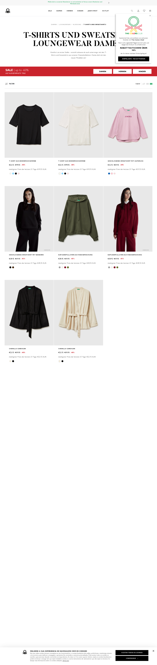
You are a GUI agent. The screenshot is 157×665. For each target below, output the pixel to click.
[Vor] (109, 3)
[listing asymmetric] (144, 84)
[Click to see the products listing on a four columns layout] (147, 84)
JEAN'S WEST (93, 11)
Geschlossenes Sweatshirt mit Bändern (26, 255)
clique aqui (66, 660)
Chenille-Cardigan (17, 348)
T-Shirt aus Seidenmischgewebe (22, 161)
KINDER (80, 11)
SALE (50, 11)
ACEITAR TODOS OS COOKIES (132, 652)
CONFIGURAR (131, 658)
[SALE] (78, 71)
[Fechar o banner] (153, 651)
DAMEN (59, 11)
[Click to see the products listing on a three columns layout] (151, 84)
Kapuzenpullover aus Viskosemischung (75, 255)
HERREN (70, 11)
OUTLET (105, 11)
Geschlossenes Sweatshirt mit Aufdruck (125, 161)
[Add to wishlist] (8, 95)
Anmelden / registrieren (133, 59)
